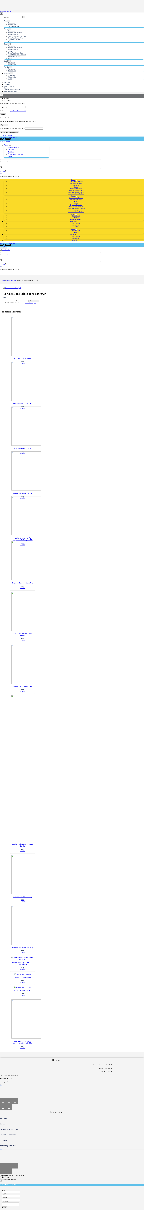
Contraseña (3, 107)
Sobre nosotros (9, 86)
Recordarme (6, 111)
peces (5, 61)
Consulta (5, 1201)
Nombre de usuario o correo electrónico (12, 103)
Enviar (4, 1207)
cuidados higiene (13, 26)
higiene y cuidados (14, 40)
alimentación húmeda (15, 32)
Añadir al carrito (33, 301)
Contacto (7, 84)
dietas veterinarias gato (15, 53)
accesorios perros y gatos (76, 194)
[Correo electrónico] (8, 140)
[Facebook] (3, 140)
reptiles (6, 67)
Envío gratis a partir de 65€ (8, 137)
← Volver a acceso (6, 135)
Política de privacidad (8, 1179)
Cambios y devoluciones (12, 90)
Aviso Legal (4, 1177)
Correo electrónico (5, 118)
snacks (10, 41)
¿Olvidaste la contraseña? (18, 111)
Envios (6, 88)
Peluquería (74, 240)
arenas (10, 51)
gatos (6, 44)
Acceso (6, 98)
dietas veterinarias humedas (17, 36)
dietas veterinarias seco (15, 38)
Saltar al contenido (5, 11)
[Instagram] (6, 140)
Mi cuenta (7, 82)
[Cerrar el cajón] (1, 13)
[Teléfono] (10, 140)
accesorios (11, 23)
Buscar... (2, 162)
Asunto (4, 1198)
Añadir (22, 588)
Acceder (3, 114)
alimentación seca (13, 34)
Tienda (6, 145)
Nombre (4, 1190)
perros (6, 29)
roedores (7, 73)
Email (4, 1194)
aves (5, 21)
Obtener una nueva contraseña (9, 132)
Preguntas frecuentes (10, 91)
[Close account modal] (1, 95)
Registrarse (7, 100)
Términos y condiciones (8, 1146)
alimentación (12, 24)
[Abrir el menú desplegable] (8, 21)
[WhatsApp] (1, 140)
